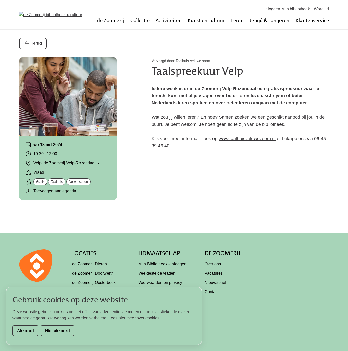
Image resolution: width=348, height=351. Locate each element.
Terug (36, 43)
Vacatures (214, 273)
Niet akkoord (57, 331)
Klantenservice (312, 20)
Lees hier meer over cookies (134, 318)
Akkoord (25, 331)
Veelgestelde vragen (157, 273)
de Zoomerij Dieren (89, 264)
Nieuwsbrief (215, 282)
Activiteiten (169, 20)
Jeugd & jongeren (269, 20)
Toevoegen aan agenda (54, 191)
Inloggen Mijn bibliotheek (287, 9)
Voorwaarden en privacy (160, 282)
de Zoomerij (110, 20)
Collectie (140, 20)
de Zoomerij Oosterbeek (94, 282)
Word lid (321, 9)
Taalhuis (57, 182)
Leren (237, 20)
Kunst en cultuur (206, 20)
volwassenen (78, 182)
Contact (212, 291)
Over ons (213, 264)
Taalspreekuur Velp (197, 71)
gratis (40, 182)
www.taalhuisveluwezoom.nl (247, 138)
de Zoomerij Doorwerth (93, 273)
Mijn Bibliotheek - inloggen (162, 264)
